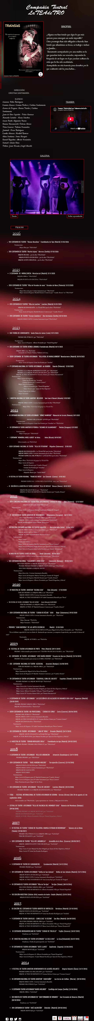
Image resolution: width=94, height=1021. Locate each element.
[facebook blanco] (7, 1019)
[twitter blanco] (15, 1019)
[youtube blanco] (11, 1019)
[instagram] (20, 1019)
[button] (47, 186)
